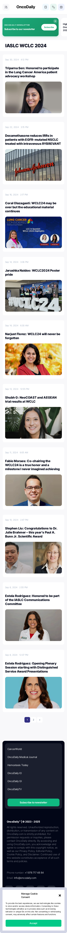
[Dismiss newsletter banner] (55, 21)
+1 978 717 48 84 (34, 872)
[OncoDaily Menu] (5, 7)
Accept (33, 923)
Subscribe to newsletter (33, 802)
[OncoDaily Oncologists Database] (53, 7)
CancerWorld (14, 749)
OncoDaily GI (14, 781)
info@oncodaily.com (25, 877)
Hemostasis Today (17, 765)
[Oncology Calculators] (45, 7)
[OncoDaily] (26, 7)
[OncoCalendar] (61, 7)
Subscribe (49, 27)
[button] (59, 895)
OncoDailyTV (14, 789)
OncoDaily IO (14, 773)
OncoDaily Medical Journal (22, 757)
